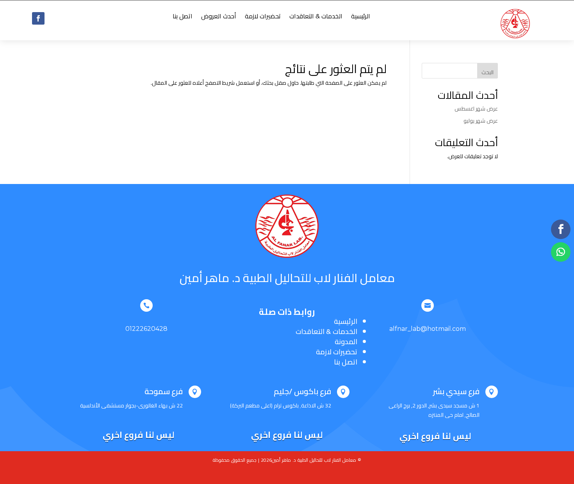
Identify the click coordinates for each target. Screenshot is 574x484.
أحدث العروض (218, 17)
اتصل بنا (183, 17)
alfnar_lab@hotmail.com (427, 328)
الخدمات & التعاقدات (315, 17)
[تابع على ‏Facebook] (38, 18)
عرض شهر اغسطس (476, 109)
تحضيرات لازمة (263, 17)
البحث (487, 72)
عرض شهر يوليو (480, 121)
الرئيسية (360, 17)
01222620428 (146, 328)
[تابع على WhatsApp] (560, 252)
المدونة (346, 341)
